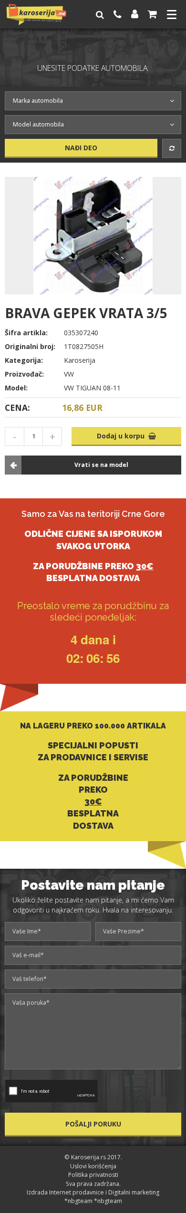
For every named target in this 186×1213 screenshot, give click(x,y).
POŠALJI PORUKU (93, 1123)
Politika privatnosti (93, 1175)
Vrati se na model (101, 465)
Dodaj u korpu (122, 435)
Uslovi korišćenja (93, 1166)
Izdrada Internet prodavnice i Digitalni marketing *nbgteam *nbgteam (93, 1196)
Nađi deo (81, 147)
